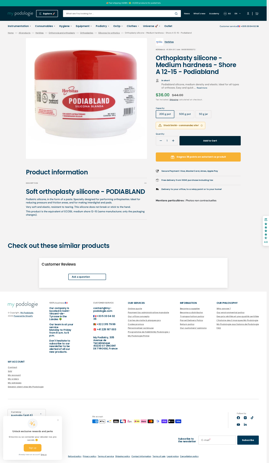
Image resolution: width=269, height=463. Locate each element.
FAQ (219, 328)
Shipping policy (122, 456)
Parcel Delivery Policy (191, 320)
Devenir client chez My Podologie (25, 386)
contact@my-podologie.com (102, 309)
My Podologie (26, 312)
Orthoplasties (86, 33)
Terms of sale (159, 456)
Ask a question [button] (81, 276)
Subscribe (248, 440)
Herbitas (39, 33)
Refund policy (75, 456)
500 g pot (186, 115)
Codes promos (136, 324)
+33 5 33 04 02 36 (104, 317)
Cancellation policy (189, 456)
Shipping (174, 99)
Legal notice (173, 456)
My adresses (14, 382)
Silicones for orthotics (109, 33)
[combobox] (122, 13)
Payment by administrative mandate (148, 312)
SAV (10, 371)
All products (24, 33)
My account (14, 375)
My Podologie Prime (138, 335)
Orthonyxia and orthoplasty (62, 33)
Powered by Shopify (23, 316)
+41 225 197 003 (106, 329)
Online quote (135, 308)
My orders (13, 378)
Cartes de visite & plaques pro (144, 320)
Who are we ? (224, 308)
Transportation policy (192, 316)
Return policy (187, 324)
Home (11, 33)
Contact (12, 367)
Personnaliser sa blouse (141, 328)
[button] (256, 13)
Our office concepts (138, 316)
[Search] (177, 13)
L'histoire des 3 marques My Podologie (237, 320)
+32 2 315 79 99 (106, 324)
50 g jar (205, 115)
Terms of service (106, 456)
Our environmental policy (231, 312)
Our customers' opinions (193, 328)
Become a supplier (190, 308)
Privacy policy (89, 456)
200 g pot (166, 115)
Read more (202, 87)
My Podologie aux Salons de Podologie (238, 324)
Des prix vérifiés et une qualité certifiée (238, 316)
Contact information (141, 456)
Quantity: (160, 134)
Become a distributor (191, 312)
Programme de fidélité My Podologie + (149, 331)
